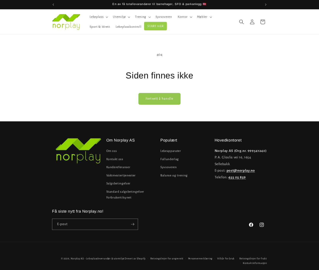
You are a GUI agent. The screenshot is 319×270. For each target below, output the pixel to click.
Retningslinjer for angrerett (167, 258)
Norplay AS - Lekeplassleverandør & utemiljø (97, 258)
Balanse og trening (174, 175)
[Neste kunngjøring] (266, 4)
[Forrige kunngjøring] (53, 4)
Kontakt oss (114, 159)
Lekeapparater (170, 151)
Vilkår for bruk (226, 258)
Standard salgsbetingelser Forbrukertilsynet (125, 194)
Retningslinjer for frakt (253, 258)
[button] (98, 17)
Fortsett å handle (159, 98)
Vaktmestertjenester (121, 175)
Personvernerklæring (200, 258)
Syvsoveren (168, 167)
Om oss (111, 151)
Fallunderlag (169, 159)
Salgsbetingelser (118, 183)
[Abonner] (132, 224)
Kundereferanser (118, 167)
